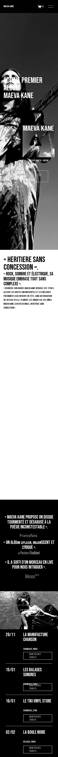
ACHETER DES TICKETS (35, 656)
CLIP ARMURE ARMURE (29, 610)
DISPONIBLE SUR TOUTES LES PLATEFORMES (29, 176)
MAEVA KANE (9, 6)
